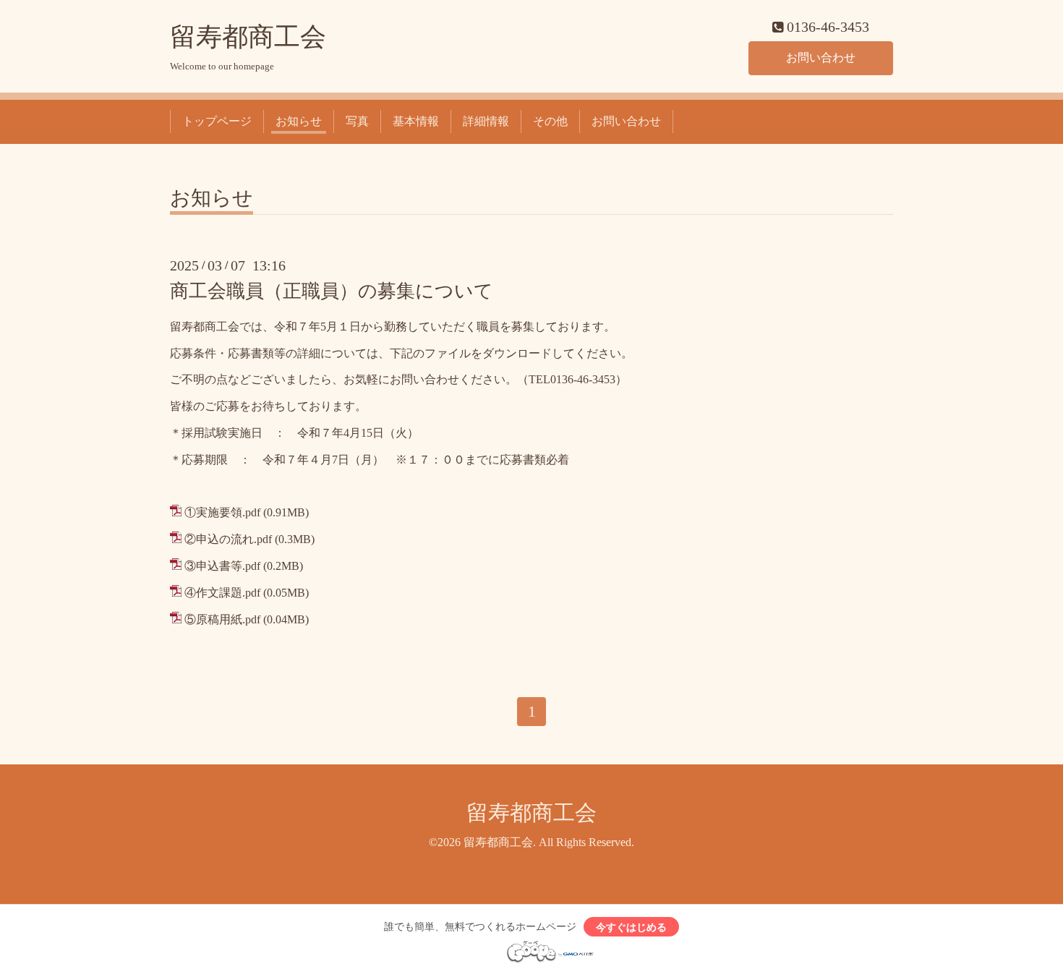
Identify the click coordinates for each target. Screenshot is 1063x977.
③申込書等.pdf (222, 566)
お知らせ (299, 121)
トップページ (217, 121)
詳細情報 (486, 121)
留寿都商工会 (248, 36)
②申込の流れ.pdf (228, 539)
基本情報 (416, 121)
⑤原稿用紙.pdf (222, 619)
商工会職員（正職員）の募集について (331, 291)
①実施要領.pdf (222, 512)
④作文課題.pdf (222, 592)
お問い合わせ (820, 57)
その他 (550, 121)
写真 (357, 121)
